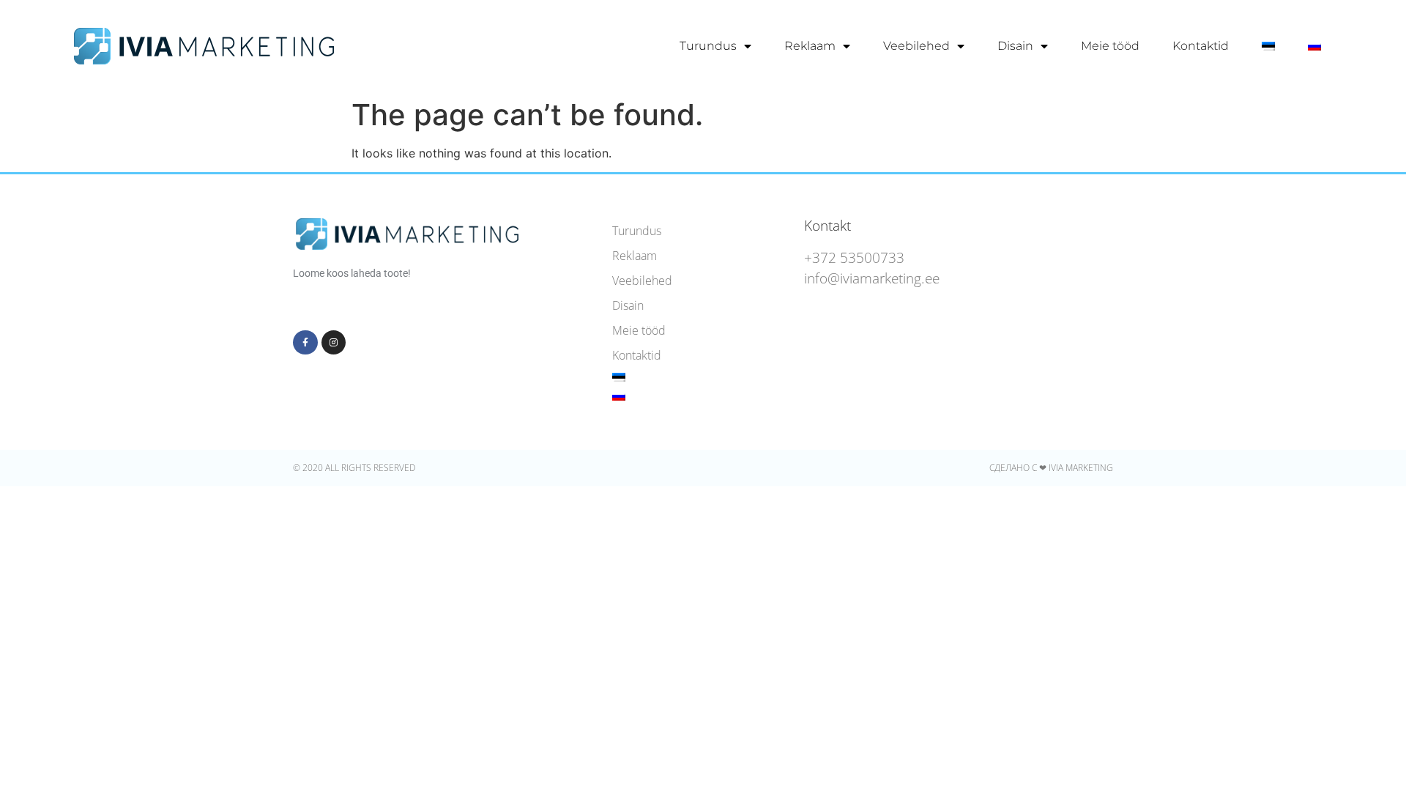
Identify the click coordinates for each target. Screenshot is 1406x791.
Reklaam (810, 46)
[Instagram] (333, 342)
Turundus (708, 46)
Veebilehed (916, 46)
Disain (1015, 46)
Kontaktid (1200, 46)
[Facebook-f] (305, 342)
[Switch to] (1268, 46)
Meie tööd (1110, 46)
